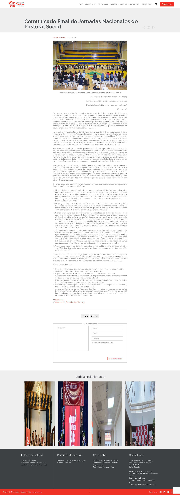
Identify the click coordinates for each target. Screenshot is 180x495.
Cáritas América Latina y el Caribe (105, 460)
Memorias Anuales (64, 463)
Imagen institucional (28, 460)
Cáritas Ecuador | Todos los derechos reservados (25, 492)
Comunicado (71, 302)
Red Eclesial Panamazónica (103, 467)
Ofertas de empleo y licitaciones (33, 463)
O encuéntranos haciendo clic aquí (142, 485)
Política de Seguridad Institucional (33, 465)
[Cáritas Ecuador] (16, 4)
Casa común (60, 302)
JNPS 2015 (80, 302)
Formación (59, 300)
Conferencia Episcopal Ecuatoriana (106, 463)
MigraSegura (97, 465)
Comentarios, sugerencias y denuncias (71, 460)
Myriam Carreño (59, 38)
